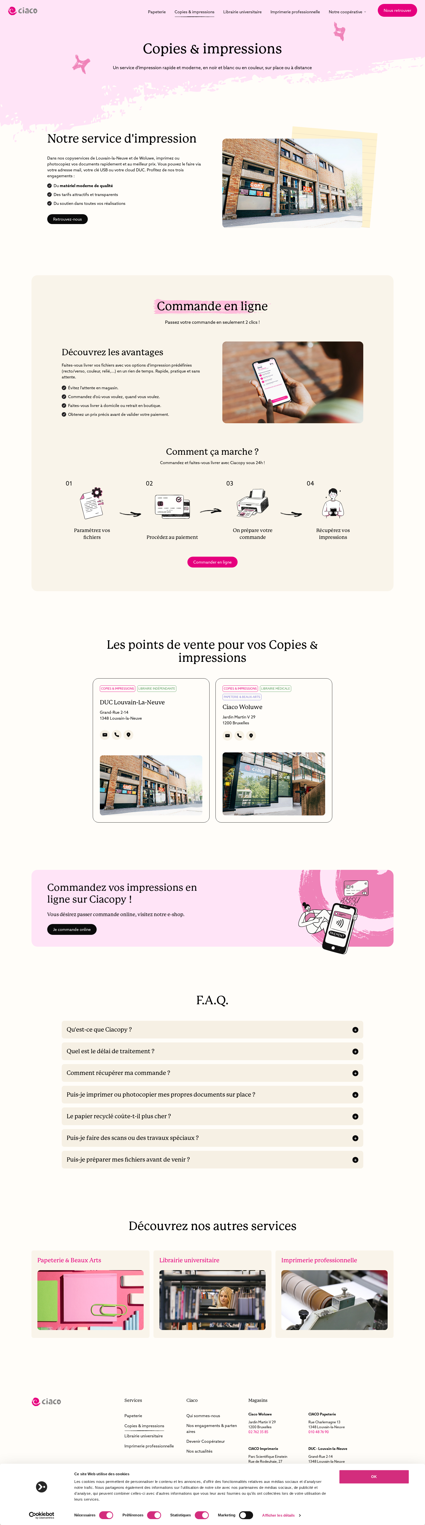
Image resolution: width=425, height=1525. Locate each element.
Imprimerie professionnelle (295, 11)
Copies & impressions (194, 11)
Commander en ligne (212, 562)
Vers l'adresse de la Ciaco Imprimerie (275, 1460)
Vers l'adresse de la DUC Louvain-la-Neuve (335, 1460)
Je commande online (72, 929)
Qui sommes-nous (203, 1415)
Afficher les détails (278, 1515)
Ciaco (22, 11)
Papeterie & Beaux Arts (90, 1294)
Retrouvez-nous (67, 219)
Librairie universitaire (242, 11)
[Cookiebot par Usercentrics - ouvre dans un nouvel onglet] (41, 1515)
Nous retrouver (397, 10)
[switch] (154, 1515)
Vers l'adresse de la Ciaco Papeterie (335, 1423)
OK (374, 1477)
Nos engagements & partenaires (211, 1428)
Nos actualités (199, 1451)
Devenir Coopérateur (205, 1441)
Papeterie (157, 11)
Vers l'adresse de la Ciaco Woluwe (275, 1423)
